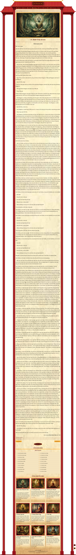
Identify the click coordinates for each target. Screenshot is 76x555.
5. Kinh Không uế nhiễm (21, 461)
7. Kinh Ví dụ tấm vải (21, 465)
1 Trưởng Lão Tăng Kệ (51, 489)
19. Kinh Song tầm (43, 469)
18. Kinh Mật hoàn (43, 467)
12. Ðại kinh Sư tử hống (44, 455)
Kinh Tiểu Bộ (33, 497)
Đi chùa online (38, 444)
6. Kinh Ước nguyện (21, 463)
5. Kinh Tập (48, 514)
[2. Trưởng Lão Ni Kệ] (38, 483)
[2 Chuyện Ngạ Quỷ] (23, 508)
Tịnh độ (45, 7)
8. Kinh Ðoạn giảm (20, 467)
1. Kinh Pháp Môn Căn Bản (22, 453)
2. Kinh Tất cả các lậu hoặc (22, 455)
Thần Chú (40, 7)
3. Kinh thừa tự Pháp (21, 457)
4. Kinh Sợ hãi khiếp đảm (22, 459)
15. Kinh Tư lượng (43, 461)
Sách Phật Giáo (53, 7)
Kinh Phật (29, 7)
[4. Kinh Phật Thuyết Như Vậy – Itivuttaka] (23, 530)
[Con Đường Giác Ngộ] (16, 8)
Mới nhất (20, 7)
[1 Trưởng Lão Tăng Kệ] (53, 483)
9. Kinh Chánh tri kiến (21, 469)
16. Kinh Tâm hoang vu (44, 463)
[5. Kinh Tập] (53, 508)
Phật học (24, 7)
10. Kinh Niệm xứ (21, 471)
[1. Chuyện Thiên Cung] (38, 508)
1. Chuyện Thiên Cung (36, 514)
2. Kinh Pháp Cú (49, 536)
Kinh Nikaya (35, 7)
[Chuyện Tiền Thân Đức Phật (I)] (23, 483)
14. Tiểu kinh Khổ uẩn (43, 459)
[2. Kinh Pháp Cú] (53, 530)
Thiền (49, 7)
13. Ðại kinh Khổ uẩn (43, 457)
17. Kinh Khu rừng (43, 465)
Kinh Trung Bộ (19, 437)
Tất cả (59, 7)
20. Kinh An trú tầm (43, 471)
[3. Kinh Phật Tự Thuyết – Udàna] (38, 530)
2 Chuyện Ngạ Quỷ (20, 514)
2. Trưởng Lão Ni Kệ (35, 489)
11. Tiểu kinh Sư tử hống (44, 453)
